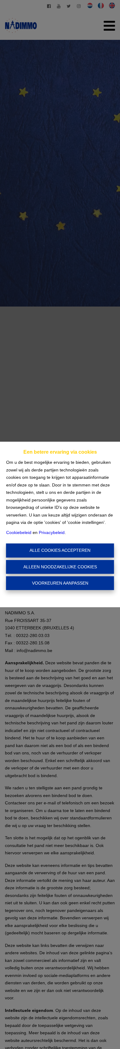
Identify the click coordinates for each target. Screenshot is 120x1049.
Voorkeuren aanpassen (60, 583)
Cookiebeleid (18, 532)
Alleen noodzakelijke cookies (60, 566)
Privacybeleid (52, 532)
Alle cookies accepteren (60, 550)
